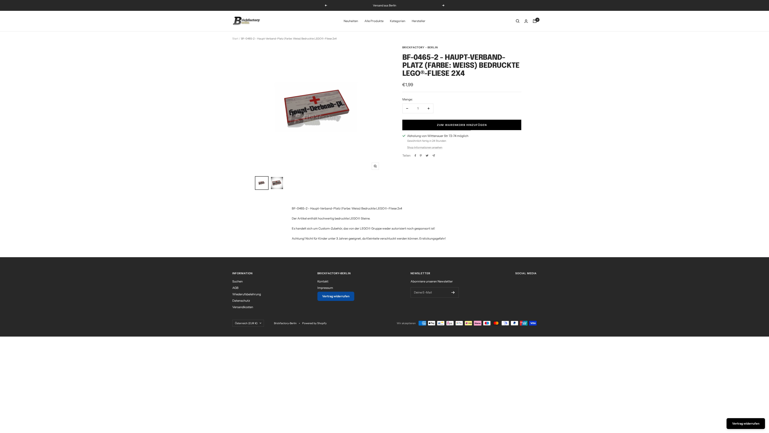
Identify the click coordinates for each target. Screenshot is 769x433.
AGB (235, 288)
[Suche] (517, 21)
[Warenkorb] (535, 21)
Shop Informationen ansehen (424, 147)
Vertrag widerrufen (335, 296)
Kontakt (322, 281)
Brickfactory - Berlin (420, 47)
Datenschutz (241, 300)
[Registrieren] (453, 292)
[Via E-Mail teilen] (433, 155)
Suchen (237, 281)
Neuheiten (351, 21)
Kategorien (397, 21)
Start (235, 38)
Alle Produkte (373, 21)
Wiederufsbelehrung (246, 294)
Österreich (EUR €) (246, 323)
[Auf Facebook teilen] (415, 155)
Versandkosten (242, 307)
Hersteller (418, 21)
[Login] (526, 21)
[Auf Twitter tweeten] (427, 155)
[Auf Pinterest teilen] (421, 155)
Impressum (325, 288)
